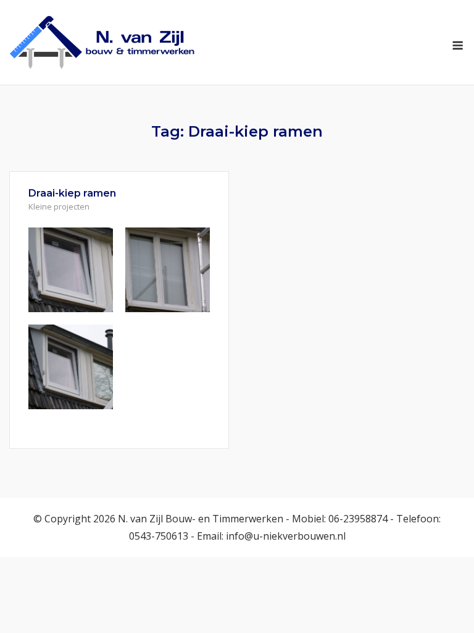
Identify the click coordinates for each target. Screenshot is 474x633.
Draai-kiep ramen (72, 193)
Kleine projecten (58, 206)
